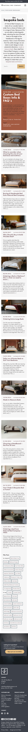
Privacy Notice (4, 730)
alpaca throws (7, 596)
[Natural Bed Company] (12, 5)
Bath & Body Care (15, 558)
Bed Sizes (17, 698)
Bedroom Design (14, 562)
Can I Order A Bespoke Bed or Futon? (13, 489)
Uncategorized (7, 588)
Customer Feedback (6, 700)
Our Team (3, 703)
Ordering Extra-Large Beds (13, 319)
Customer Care (5, 692)
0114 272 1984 (18, 1)
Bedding (6, 562)
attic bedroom (7, 600)
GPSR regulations (5, 706)
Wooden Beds (17, 119)
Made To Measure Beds (20, 701)
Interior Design (18, 569)
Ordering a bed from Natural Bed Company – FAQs (12, 531)
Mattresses (6, 577)
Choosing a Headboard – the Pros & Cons (12, 444)
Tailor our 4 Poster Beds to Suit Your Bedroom (13, 359)
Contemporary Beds (8, 566)
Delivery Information (6, 695)
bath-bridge (6, 611)
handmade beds (7, 126)
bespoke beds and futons (14, 62)
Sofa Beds (14, 581)
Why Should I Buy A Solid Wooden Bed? (13, 236)
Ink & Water (18, 730)
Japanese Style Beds (9, 573)
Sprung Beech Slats (19, 700)
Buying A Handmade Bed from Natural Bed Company (13, 194)
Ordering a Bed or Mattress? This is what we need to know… (14, 278)
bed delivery (7, 626)
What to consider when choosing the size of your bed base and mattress (12, 154)
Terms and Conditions (6, 698)
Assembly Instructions (20, 697)
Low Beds (18, 573)
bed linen (14, 626)
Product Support (19, 692)
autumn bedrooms (17, 604)
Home (2, 10)
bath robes (16, 607)
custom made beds (14, 124)
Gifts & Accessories (8, 569)
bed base (6, 623)
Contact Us (3, 705)
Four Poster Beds (19, 566)
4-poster (10, 592)
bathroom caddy (8, 615)
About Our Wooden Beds (21, 695)
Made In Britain (18, 703)
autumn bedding (8, 604)
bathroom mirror (17, 615)
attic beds (14, 600)
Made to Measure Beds (12, 400)
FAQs (2, 701)
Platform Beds (7, 581)
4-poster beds (17, 592)
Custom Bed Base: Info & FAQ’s (11, 97)
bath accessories (8, 607)
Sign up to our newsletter (15, 651)
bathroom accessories (16, 611)
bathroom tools (17, 619)
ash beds (15, 596)
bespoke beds (6, 124)
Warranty (3, 697)
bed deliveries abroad (15, 623)
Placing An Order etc (8, 119)
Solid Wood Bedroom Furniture (11, 585)
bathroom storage (8, 619)
